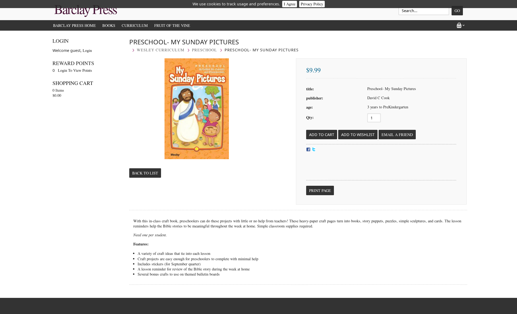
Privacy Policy (312, 3)
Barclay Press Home (74, 25)
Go (457, 10)
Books (108, 25)
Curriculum (135, 25)
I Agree (289, 3)
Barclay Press (85, 9)
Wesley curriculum (160, 49)
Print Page (320, 190)
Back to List (145, 173)
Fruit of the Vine (172, 25)
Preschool (204, 49)
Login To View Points (75, 70)
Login (87, 50)
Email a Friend (397, 134)
